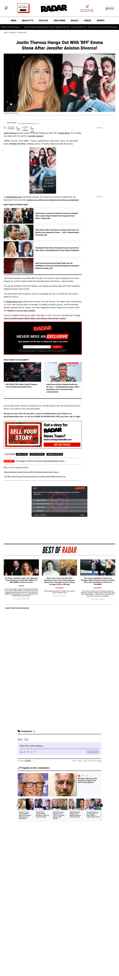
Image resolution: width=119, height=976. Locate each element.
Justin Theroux (10, 133)
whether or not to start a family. (21, 310)
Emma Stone (22, 32)
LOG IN (110, 8)
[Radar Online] (54, 8)
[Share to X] (18, 127)
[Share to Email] (32, 127)
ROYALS (74, 20)
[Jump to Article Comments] (5, 127)
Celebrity (12, 32)
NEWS (13, 20)
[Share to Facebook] (11, 127)
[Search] (6, 9)
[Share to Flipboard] (25, 127)
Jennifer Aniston (35, 136)
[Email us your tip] (23, 12)
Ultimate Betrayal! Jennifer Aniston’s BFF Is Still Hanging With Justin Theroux (31, 472)
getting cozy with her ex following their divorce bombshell (53, 200)
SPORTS (100, 20)
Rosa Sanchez (11, 122)
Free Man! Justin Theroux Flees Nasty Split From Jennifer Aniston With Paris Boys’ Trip (34, 476)
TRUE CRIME (59, 20)
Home (6, 32)
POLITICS (43, 20)
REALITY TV (27, 20)
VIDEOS (87, 20)
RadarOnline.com (14, 197)
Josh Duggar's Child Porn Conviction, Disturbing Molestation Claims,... (41, 461)
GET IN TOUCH (62, 444)
